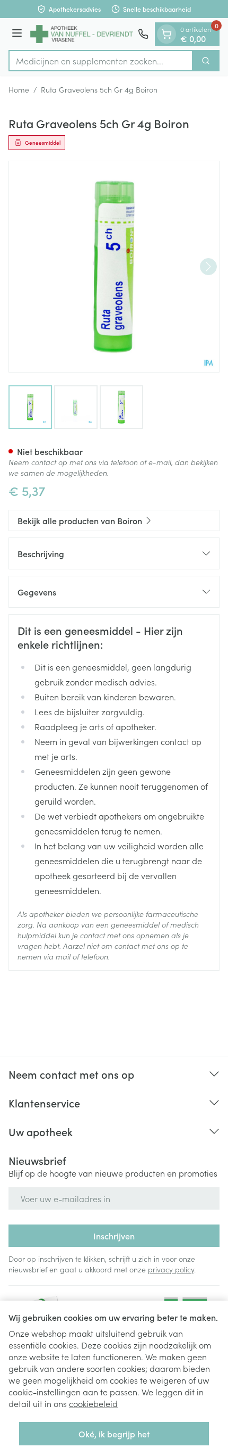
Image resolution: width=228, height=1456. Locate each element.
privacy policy (171, 1269)
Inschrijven (114, 1236)
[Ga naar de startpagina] (82, 34)
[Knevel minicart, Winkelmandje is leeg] (166, 34)
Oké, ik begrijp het (114, 1434)
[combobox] (100, 60)
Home (18, 89)
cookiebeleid (93, 1403)
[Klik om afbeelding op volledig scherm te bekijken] (114, 266)
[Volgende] (208, 266)
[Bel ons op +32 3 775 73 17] (143, 34)
